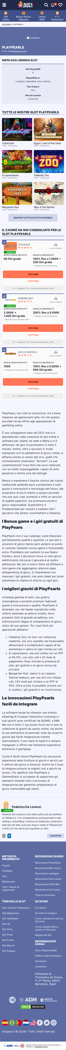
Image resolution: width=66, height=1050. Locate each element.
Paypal (6, 865)
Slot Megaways (10, 913)
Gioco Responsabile (46, 950)
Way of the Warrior (44, 207)
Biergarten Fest (10, 207)
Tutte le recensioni (45, 895)
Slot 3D (6, 923)
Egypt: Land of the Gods (47, 143)
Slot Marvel (8, 945)
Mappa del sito (43, 935)
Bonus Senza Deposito (23, 18)
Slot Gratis (6, 18)
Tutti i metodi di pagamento (10, 888)
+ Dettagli (33, 281)
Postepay (7, 870)
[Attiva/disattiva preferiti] (60, 5)
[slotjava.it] (25, 5)
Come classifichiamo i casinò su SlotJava (47, 928)
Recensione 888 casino (48, 868)
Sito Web (33, 274)
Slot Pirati (7, 934)
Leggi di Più (55, 836)
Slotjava (6, 24)
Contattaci (41, 966)
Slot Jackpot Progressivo (16, 907)
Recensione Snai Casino (48, 878)
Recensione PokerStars (48, 862)
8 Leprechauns (10, 175)
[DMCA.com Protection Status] (33, 1006)
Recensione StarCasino (47, 889)
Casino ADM (42, 18)
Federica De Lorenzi (18, 51)
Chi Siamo (40, 907)
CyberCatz (8, 143)
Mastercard (8, 881)
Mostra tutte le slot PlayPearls (33, 217)
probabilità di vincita (41, 1046)
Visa (4, 876)
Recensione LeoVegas (47, 873)
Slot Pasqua (8, 950)
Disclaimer (40, 961)
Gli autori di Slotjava (46, 913)
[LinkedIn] (9, 836)
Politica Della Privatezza (48, 955)
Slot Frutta (8, 940)
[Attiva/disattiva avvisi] (46, 5)
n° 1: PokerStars (57, 18)
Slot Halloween (10, 918)
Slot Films (7, 929)
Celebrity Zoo (41, 175)
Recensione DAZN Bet (47, 884)
